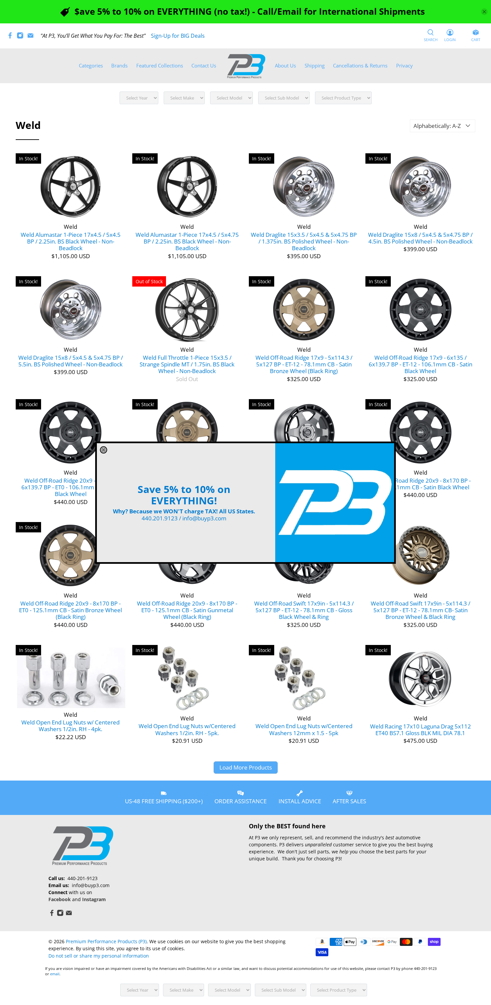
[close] (103, 450)
